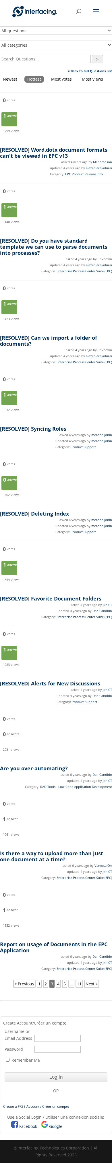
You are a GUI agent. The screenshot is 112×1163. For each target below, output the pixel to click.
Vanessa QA (103, 865)
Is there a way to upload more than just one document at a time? (51, 856)
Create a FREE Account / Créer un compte (36, 1106)
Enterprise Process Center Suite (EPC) (84, 271)
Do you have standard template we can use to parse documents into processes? (53, 246)
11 (79, 984)
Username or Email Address (18, 1035)
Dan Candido (102, 611)
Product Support (83, 447)
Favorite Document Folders (50, 598)
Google (55, 1126)
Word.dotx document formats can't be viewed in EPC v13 (53, 152)
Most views (92, 79)
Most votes (61, 79)
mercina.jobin (101, 435)
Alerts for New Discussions (50, 683)
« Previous (24, 984)
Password (14, 1049)
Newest (10, 79)
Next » (92, 984)
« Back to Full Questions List (90, 71)
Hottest (34, 79)
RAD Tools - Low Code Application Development (76, 786)
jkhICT (107, 605)
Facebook (28, 1126)
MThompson (102, 162)
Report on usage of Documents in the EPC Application (53, 947)
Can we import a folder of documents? (48, 340)
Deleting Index (34, 513)
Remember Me (25, 1060)
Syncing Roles (33, 428)
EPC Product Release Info (84, 174)
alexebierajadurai (99, 168)
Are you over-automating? (34, 768)
